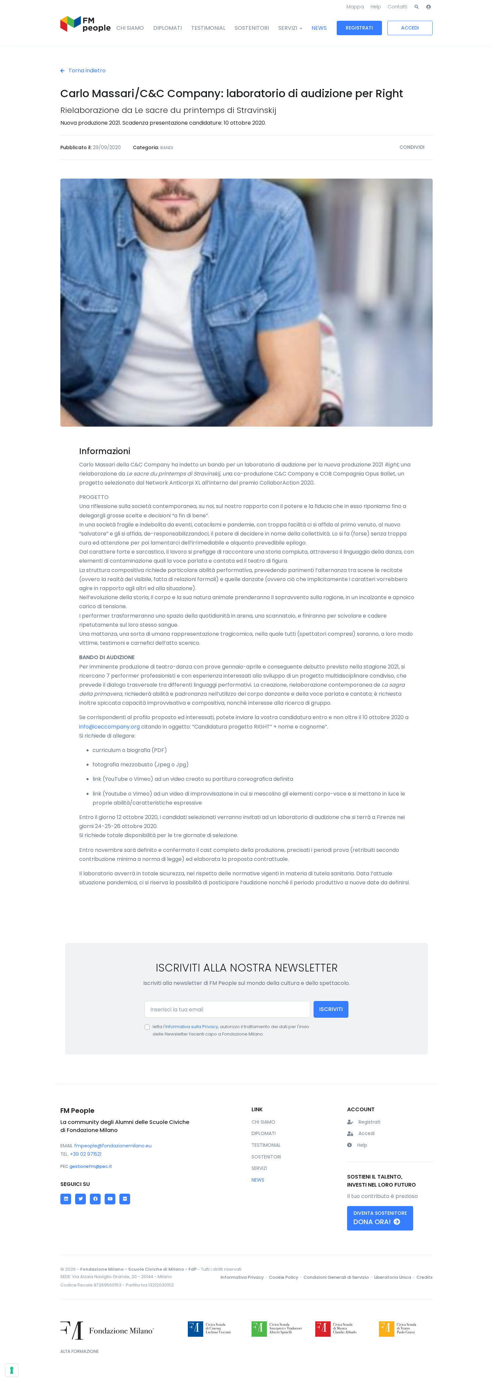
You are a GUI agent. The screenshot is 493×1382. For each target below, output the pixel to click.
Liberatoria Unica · (394, 1277)
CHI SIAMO (130, 28)
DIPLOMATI (167, 28)
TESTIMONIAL (208, 28)
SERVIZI (287, 28)
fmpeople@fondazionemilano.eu (113, 1145)
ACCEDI (410, 27)
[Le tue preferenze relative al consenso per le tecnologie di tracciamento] (11, 1370)
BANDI (166, 147)
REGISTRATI (359, 27)
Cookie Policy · (285, 1277)
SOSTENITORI (252, 28)
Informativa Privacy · (244, 1277)
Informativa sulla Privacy (191, 1026)
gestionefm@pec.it (90, 1166)
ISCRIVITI (331, 1009)
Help (376, 6)
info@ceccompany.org (109, 727)
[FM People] (85, 28)
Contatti (397, 6)
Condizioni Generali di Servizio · (338, 1277)
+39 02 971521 (85, 1154)
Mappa (355, 6)
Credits (425, 1277)
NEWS (319, 28)
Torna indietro (86, 70)
